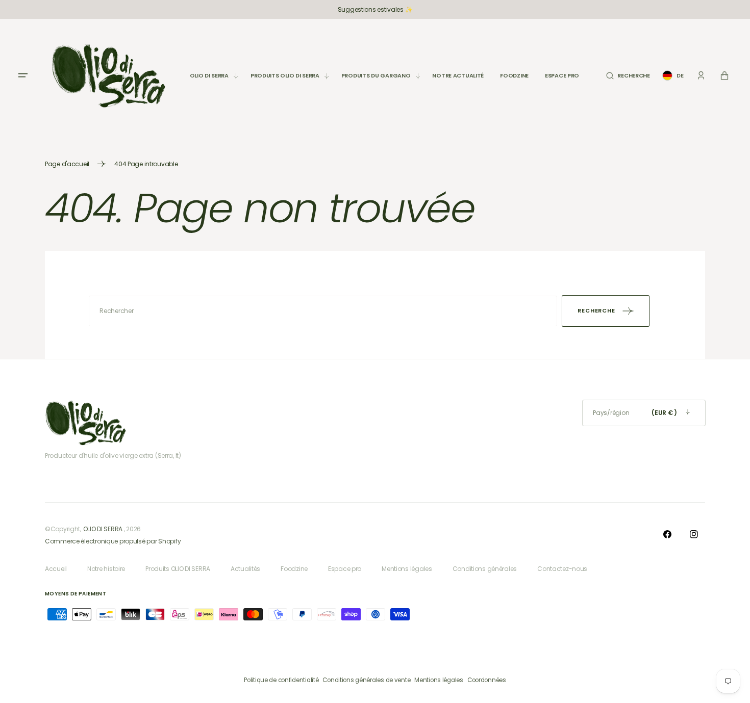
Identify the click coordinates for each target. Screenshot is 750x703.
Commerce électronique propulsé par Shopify (113, 541)
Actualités (245, 568)
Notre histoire (106, 568)
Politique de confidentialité (281, 680)
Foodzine (294, 568)
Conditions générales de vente (366, 680)
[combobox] (323, 311)
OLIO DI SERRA (102, 529)
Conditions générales (485, 568)
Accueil (56, 568)
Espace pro (344, 568)
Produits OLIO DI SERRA (177, 568)
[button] (627, 76)
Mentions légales (407, 568)
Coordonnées (486, 680)
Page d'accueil (67, 164)
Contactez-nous (562, 568)
